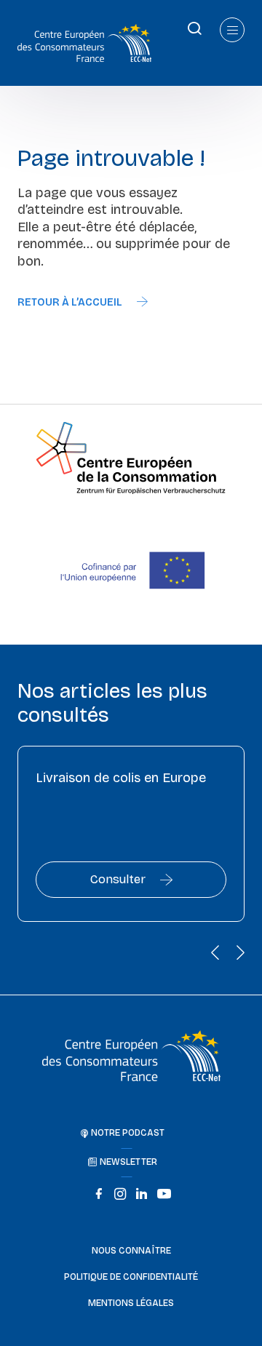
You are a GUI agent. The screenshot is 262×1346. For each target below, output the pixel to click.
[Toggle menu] (232, 29)
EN (10, 27)
